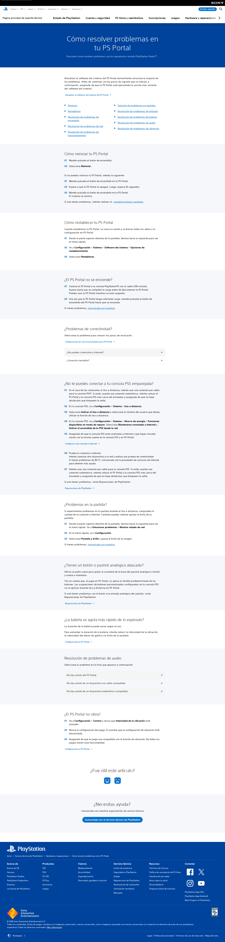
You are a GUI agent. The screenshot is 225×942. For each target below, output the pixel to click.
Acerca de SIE (13, 868)
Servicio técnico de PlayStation (29, 856)
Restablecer (74, 111)
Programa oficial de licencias (162, 888)
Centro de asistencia (123, 868)
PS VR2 (45, 876)
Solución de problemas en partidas (136, 105)
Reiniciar (72, 105)
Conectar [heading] (190, 863)
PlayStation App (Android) (196, 896)
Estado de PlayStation (66, 18)
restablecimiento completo (128, 201)
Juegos (30, 9)
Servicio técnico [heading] (122, 863)
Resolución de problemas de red (85, 126)
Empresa (11, 884)
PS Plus (40, 9)
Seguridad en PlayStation (125, 872)
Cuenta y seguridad (98, 18)
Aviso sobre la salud (158, 880)
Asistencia (76, 9)
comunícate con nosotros (101, 308)
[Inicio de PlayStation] (6, 9)
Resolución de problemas (82, 131)
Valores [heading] (82, 863)
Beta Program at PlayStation (197, 900)
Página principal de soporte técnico (22, 17)
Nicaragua (17, 936)
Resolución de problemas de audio (136, 122)
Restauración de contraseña (126, 884)
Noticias (64, 9)
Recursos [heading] (154, 863)
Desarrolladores (156, 884)
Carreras (10, 872)
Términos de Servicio (158, 868)
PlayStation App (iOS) (194, 892)
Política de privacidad (164, 935)
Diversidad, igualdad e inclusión (92, 880)
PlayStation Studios (15, 876)
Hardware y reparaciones (200, 18)
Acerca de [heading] (12, 863)
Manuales (118, 892)
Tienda (13, 9)
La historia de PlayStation (18, 888)
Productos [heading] (48, 863)
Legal (149, 935)
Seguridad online (85, 876)
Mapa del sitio (211, 935)
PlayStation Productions (17, 880)
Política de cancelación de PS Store (165, 872)
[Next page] (218, 18)
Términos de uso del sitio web (189, 935)
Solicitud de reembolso (124, 888)
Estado (117, 876)
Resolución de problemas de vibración (138, 128)
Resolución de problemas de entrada (138, 111)
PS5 (21, 9)
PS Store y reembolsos (129, 18)
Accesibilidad (84, 872)
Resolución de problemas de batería (137, 117)
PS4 (44, 872)
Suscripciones (157, 18)
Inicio (9, 856)
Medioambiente (85, 868)
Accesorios (52, 9)
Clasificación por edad (159, 876)
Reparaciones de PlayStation (127, 880)
